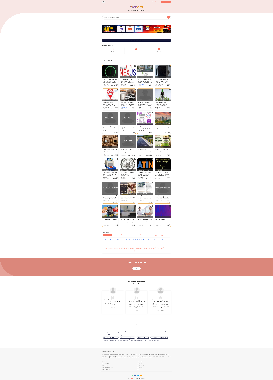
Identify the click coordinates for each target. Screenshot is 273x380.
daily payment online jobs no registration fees (114, 332)
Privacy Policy (141, 367)
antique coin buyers (108, 340)
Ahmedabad (111, 35)
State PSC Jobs (114, 251)
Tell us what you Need (136, 40)
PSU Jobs (107, 251)
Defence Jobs (122, 251)
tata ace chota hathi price (143, 337)
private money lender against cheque (150, 340)
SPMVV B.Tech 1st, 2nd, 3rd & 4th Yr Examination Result (136, 240)
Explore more (136, 244)
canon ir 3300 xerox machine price (111, 334)
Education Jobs (139, 248)
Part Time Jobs (116, 235)
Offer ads (105, 63)
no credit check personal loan (122, 340)
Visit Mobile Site (106, 369)
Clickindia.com (132, 378)
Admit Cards (165, 235)
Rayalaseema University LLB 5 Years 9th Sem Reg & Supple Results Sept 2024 (158, 242)
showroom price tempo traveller (111, 343)
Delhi (121, 35)
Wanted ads (112, 63)
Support (140, 363)
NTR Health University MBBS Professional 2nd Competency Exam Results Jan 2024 (114, 240)
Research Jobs (131, 251)
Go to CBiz (136, 268)
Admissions (152, 235)
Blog (139, 369)
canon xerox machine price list (110, 337)
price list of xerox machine (159, 332)
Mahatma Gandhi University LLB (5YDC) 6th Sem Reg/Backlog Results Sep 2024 (114, 242)
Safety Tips (140, 361)
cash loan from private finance (127, 337)
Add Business (105, 365)
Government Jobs (107, 235)
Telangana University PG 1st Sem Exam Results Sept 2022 (158, 240)
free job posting (135, 340)
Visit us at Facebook (107, 367)
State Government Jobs (150, 248)
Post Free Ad (105, 363)
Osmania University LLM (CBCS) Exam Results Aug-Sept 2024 (136, 242)
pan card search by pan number (129, 334)
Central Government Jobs (119, 248)
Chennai (117, 35)
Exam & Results (144, 235)
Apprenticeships (108, 248)
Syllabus (159, 235)
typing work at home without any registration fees (138, 332)
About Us (104, 361)
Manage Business (166, 2)
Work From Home (125, 235)
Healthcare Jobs (130, 248)
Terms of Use (141, 365)
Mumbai (125, 35)
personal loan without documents (147, 334)
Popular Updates (135, 235)
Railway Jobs (160, 248)
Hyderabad (105, 35)
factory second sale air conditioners (159, 337)
